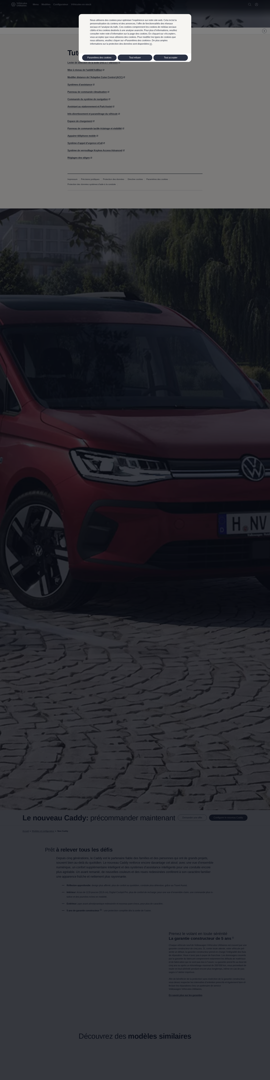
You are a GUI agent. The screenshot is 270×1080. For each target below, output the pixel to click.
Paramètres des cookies (99, 57)
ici (151, 44)
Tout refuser (135, 57)
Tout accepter (170, 57)
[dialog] (135, 540)
